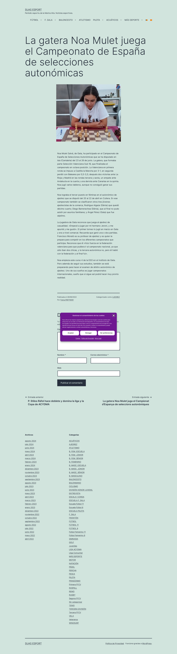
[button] (114, 316)
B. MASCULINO (75, 476)
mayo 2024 (30, 451)
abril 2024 (29, 455)
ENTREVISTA (74, 493)
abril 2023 (29, 497)
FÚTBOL (34, 20)
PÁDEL (72, 567)
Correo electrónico (99, 355)
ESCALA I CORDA (76, 497)
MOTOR (72, 560)
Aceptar (71, 333)
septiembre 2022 (32, 521)
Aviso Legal (98, 338)
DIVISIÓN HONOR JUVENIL (81, 490)
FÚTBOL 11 (74, 525)
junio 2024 (29, 448)
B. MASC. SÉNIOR (77, 472)
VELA (71, 616)
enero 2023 (30, 507)
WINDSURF (74, 623)
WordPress (146, 643)
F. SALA (48, 20)
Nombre (61, 355)
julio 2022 (29, 528)
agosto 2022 (30, 525)
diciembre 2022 (32, 511)
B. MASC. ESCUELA (77, 465)
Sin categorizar (75, 602)
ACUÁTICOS (112, 20)
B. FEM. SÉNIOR (76, 458)
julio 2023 (29, 486)
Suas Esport (33, 9)
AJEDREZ (116, 297)
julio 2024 (29, 444)
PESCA (72, 574)
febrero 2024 (31, 462)
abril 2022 (29, 539)
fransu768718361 (67, 300)
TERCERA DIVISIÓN (77, 609)
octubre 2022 (31, 518)
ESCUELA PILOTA (76, 511)
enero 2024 (30, 465)
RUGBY (72, 595)
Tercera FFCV (75, 612)
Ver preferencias (106, 333)
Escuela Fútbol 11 (76, 504)
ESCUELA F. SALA (77, 500)
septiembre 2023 (32, 479)
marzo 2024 (30, 458)
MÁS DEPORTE (132, 20)
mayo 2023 (30, 493)
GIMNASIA (73, 539)
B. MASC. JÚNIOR (77, 469)
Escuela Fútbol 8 (76, 507)
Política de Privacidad (87, 338)
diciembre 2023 (32, 469)
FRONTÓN (73, 518)
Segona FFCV (75, 598)
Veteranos (73, 619)
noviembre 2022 (32, 514)
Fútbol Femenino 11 (77, 532)
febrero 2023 (30, 504)
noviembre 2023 (32, 472)
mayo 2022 (30, 535)
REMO (71, 591)
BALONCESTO (66, 20)
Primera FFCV (75, 584)
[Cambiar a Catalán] (146, 20)
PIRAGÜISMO (74, 581)
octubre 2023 (31, 476)
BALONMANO (75, 483)
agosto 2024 (30, 441)
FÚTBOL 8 (73, 528)
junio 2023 (29, 490)
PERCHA (72, 570)
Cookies (78, 338)
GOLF (71, 542)
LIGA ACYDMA (75, 549)
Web (59, 368)
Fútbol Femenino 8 (77, 535)
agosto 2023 (30, 483)
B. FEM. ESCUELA (77, 451)
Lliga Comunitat (76, 553)
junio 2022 (29, 532)
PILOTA (96, 20)
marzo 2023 (30, 500)
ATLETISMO (84, 20)
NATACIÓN (73, 563)
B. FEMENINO (75, 462)
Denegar (88, 333)
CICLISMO (73, 486)
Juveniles (73, 546)
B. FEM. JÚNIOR (76, 455)
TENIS (71, 605)
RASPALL (73, 588)
